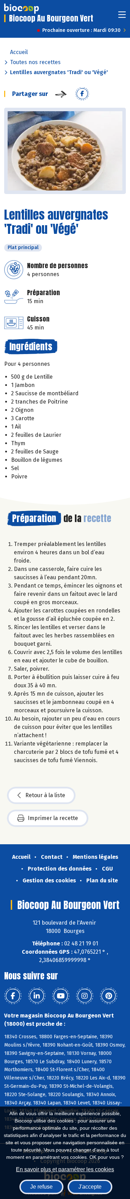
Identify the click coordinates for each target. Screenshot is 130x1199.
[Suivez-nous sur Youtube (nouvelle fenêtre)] (60, 996)
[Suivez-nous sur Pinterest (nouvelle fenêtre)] (108, 996)
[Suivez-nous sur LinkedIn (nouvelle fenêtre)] (36, 996)
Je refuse (41, 1187)
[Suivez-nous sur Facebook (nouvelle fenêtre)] (12, 996)
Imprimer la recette (53, 818)
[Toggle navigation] (122, 16)
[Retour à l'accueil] (21, 8)
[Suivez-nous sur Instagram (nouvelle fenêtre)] (84, 996)
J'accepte (90, 1187)
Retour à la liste (45, 795)
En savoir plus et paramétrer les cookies (65, 1169)
